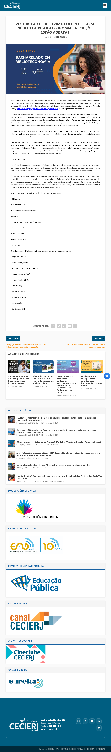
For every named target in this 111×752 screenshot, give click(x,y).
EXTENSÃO (100, 749)
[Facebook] (85, 721)
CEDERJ (59, 37)
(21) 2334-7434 (55, 726)
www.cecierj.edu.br (49, 729)
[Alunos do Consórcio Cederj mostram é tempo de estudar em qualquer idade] (43, 366)
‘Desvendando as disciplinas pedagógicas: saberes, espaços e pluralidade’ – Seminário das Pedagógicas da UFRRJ (66, 384)
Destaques (20, 423)
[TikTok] (99, 728)
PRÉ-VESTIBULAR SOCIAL (49, 445)
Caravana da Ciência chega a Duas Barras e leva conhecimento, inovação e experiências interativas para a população (56, 431)
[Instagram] (78, 721)
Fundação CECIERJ (52, 423)
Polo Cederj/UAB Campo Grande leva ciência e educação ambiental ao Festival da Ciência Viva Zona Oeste (59, 477)
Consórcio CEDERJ (46, 749)
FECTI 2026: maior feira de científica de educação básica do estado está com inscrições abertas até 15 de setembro (56, 419)
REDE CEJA (44, 458)
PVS (58, 749)
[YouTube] (92, 721)
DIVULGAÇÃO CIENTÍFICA (34, 423)
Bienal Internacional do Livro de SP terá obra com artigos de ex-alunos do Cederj (53, 465)
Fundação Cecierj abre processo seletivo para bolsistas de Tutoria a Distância (91, 381)
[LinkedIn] (99, 721)
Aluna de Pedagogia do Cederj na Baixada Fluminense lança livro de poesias (18, 379)
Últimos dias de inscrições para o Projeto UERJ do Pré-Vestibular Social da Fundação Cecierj (58, 442)
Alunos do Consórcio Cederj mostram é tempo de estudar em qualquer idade (43, 379)
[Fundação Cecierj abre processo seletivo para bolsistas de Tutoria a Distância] (92, 366)
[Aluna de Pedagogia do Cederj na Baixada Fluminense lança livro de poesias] (19, 366)
